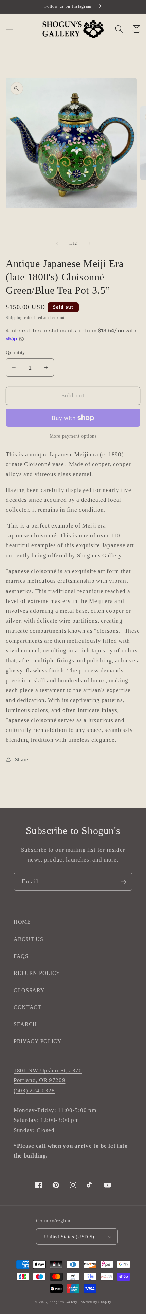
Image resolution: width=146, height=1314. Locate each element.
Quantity (15, 352)
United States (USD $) (69, 1236)
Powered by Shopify (94, 1302)
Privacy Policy (38, 1041)
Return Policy (37, 973)
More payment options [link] (73, 436)
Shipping (14, 318)
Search (25, 1024)
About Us (28, 939)
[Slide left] (57, 243)
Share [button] (21, 759)
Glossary (29, 990)
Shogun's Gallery (63, 1302)
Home (22, 922)
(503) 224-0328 (34, 1090)
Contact (27, 1007)
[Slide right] (88, 243)
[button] (9, 29)
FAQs (21, 956)
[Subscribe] (123, 882)
